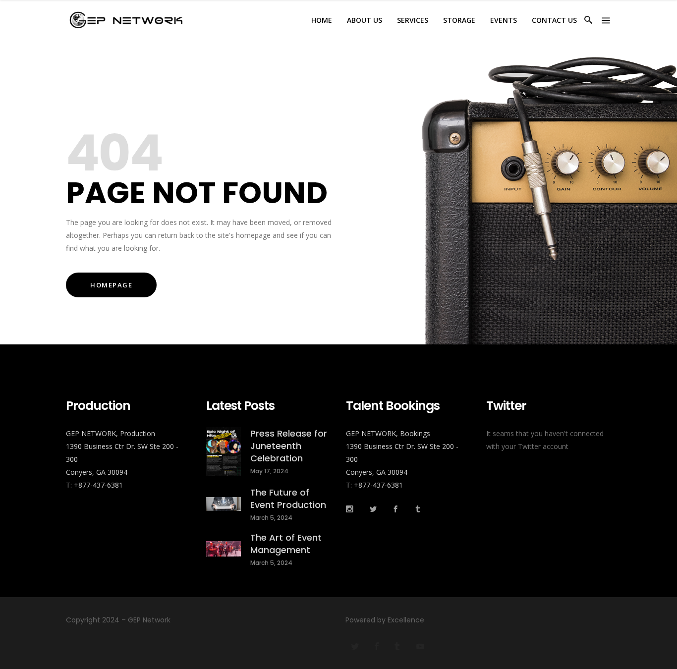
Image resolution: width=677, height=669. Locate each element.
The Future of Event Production (288, 498)
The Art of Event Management (286, 543)
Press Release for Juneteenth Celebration (288, 445)
